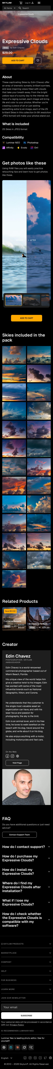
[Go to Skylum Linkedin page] (35, 1058)
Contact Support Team (19, 835)
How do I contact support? (26, 847)
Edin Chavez (18, 47)
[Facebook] (7, 756)
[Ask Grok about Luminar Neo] (24, 1047)
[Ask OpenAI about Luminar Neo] (4, 1047)
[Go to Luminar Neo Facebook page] (25, 1058)
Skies (12, 14)
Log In (29, 2)
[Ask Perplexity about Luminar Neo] (11, 1047)
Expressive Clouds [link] (26, 14)
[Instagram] (12, 756)
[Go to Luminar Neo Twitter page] (45, 1058)
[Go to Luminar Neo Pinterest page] (50, 1058)
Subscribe (26, 1015)
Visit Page (17, 763)
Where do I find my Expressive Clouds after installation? (26, 887)
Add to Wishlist (14, 614)
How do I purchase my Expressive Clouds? (26, 858)
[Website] (17, 756)
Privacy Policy (17, 1024)
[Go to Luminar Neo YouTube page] (40, 1058)
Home (4, 14)
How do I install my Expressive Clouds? (26, 871)
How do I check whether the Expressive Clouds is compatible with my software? (26, 920)
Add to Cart (17, 60)
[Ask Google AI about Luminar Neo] (31, 1047)
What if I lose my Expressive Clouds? (26, 902)
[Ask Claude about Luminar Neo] (17, 1047)
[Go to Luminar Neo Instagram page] (30, 1058)
